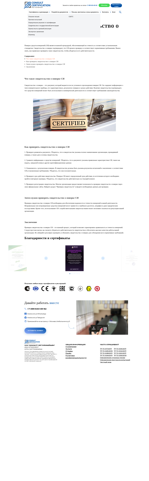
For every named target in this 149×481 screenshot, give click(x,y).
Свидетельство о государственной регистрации (43, 25)
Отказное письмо (33, 16)
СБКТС (71, 16)
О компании (71, 347)
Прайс (68, 353)
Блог (114, 12)
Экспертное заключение (36, 31)
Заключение (30, 67)
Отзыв (68, 351)
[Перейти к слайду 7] (79, 273)
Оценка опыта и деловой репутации (39, 28)
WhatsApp (104, 5)
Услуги (69, 349)
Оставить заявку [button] (35, 330)
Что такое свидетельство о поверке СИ (40, 59)
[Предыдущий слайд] (46, 258)
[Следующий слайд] (103, 258)
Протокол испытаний (35, 19)
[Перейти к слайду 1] (69, 273)
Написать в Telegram (36, 317)
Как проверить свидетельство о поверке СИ (42, 61)
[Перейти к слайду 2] (71, 273)
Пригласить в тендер (116, 5)
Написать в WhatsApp (36, 314)
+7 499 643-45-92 (91, 5)
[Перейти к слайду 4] (74, 273)
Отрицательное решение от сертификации (42, 22)
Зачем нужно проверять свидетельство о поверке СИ (45, 64)
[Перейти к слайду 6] (77, 273)
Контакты (105, 12)
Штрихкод (31, 34)
